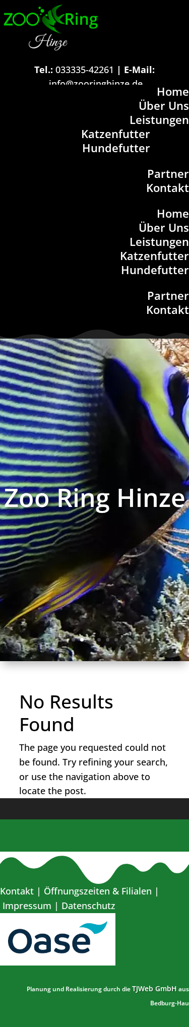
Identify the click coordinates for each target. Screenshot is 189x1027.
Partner (168, 173)
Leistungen (159, 119)
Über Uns (164, 105)
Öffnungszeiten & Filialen (98, 891)
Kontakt (167, 187)
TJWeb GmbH (154, 988)
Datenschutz (88, 906)
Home (173, 91)
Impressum (27, 906)
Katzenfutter (115, 133)
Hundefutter (116, 147)
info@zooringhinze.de (96, 84)
